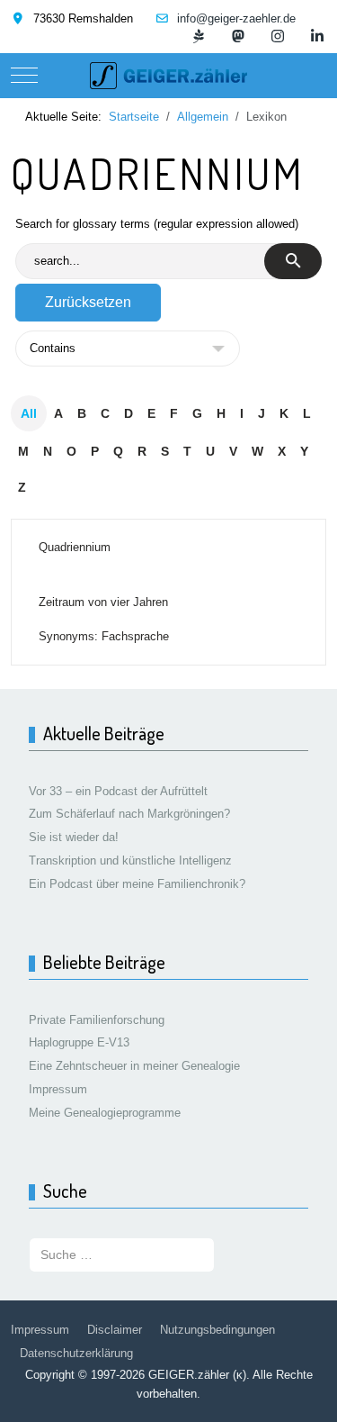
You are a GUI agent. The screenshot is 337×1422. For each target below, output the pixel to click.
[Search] (293, 261)
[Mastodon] (238, 36)
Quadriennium (75, 547)
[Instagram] (278, 36)
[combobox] (122, 1255)
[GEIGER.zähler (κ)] (168, 75)
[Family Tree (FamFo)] (199, 36)
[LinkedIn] (317, 36)
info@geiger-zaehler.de (236, 18)
